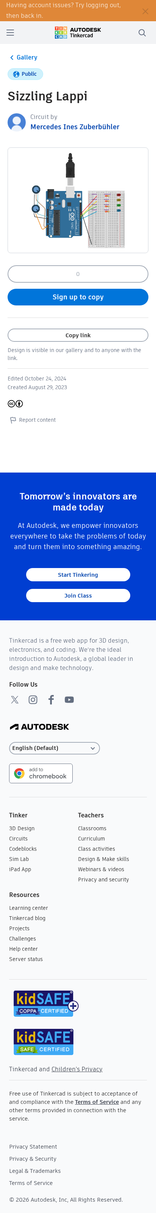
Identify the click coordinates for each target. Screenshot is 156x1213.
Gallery (27, 57)
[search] (142, 32)
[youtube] (69, 699)
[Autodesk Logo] (39, 727)
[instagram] (33, 699)
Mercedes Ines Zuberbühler (74, 126)
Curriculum (91, 838)
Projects (19, 928)
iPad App (20, 869)
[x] (14, 699)
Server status (26, 959)
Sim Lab (19, 859)
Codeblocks (23, 849)
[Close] (145, 11)
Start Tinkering (78, 575)
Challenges (22, 938)
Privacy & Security (32, 1159)
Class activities (96, 849)
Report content (37, 420)
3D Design (21, 828)
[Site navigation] (10, 32)
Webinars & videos (101, 869)
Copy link (78, 335)
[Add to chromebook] (41, 772)
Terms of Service (97, 1102)
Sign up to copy (78, 297)
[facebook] (51, 699)
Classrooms (92, 828)
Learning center (28, 908)
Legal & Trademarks (35, 1171)
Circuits (18, 838)
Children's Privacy (77, 1069)
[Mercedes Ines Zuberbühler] (17, 122)
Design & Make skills (103, 859)
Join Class (78, 595)
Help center (23, 949)
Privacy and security (103, 879)
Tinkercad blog (27, 918)
